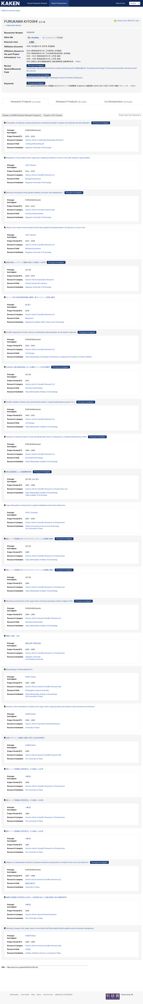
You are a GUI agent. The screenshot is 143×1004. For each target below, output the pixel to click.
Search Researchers (59, 3)
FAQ (33, 995)
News (39, 995)
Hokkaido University (32, 657)
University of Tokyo (32, 728)
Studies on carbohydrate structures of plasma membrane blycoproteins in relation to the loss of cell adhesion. (47, 862)
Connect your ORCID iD (126, 21)
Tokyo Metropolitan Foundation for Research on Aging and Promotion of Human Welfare (58, 357)
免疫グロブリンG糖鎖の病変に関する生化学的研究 (25, 738)
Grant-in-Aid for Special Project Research (41, 915)
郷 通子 (28, 305)
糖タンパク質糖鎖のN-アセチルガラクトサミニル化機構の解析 (29, 539)
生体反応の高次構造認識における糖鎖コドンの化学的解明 (28, 367)
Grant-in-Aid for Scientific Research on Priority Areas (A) (46, 489)
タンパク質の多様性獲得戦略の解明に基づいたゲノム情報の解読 (30, 297)
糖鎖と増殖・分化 (13, 636)
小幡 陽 (28, 807)
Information (14, 995)
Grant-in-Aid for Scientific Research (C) (40, 175)
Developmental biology (95, 68)
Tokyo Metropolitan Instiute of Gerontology (41, 694)
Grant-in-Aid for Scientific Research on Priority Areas (45, 523)
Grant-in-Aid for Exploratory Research (39, 280)
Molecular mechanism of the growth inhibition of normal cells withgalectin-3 (34, 193)
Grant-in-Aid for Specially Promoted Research (42, 724)
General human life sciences (36, 283)
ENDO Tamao (30, 677)
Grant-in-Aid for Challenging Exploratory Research (44, 140)
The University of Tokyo (34, 529)
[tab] (25, 101)
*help (137, 21)
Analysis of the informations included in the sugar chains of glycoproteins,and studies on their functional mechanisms (50, 707)
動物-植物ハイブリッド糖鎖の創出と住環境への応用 (25, 262)
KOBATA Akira (30, 714)
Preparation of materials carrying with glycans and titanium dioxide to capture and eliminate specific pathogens (48, 123)
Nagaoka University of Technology (38, 148)
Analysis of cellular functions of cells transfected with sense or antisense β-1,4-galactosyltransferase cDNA (46, 437)
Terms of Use (48, 995)
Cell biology (31, 68)
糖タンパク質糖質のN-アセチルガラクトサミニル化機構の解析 (29, 570)
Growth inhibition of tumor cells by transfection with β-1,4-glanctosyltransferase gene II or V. (40, 402)
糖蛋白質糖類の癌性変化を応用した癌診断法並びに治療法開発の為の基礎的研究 (36, 897)
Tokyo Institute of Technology (36, 495)
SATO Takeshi (30, 165)
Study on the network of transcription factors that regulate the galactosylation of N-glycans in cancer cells (45, 228)
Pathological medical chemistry (61, 78)
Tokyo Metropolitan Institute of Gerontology (41, 392)
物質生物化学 (81, 68)
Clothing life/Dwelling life (64, 68)
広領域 (45, 78)
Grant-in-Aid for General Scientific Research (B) (43, 687)
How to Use (120, 3)
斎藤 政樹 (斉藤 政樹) (33, 643)
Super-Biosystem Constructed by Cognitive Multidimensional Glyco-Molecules (35, 505)
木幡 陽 (28, 776)
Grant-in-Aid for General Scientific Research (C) (43, 618)
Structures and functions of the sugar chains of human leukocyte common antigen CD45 (39, 601)
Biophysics (78, 78)
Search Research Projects (37, 3)
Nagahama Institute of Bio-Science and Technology (44, 322)
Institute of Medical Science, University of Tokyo (43, 953)
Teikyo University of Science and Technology (42, 526)
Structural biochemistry (45, 68)
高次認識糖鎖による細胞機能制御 (18, 472)
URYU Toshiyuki (31, 513)
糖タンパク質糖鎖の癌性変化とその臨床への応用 (24, 769)
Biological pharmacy (34, 78)
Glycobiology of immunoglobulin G (19, 669)
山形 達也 (35, 479)
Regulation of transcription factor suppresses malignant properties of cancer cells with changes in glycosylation (48, 158)
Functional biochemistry (115, 68)
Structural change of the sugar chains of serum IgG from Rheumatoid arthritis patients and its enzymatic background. (50, 928)
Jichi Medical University (34, 659)
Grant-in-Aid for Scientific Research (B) (40, 210)
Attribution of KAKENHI (63, 995)
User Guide (25, 995)
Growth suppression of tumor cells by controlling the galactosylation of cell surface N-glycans (41, 332)
